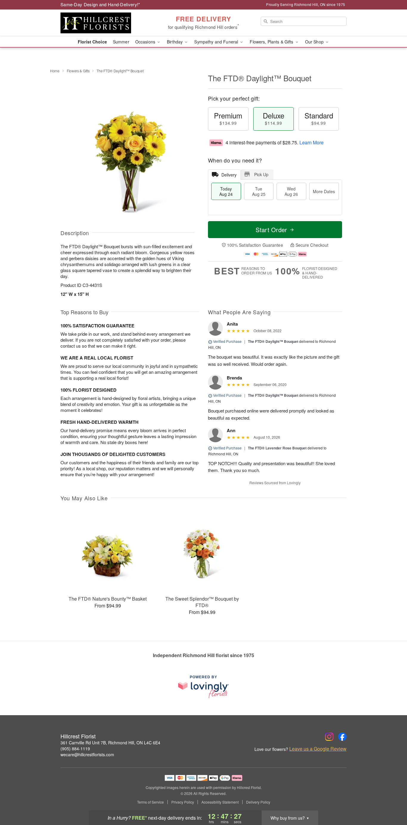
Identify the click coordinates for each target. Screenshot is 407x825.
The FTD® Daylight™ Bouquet (273, 341)
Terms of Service (150, 802)
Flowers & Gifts (78, 70)
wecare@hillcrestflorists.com (87, 754)
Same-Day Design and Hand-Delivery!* (100, 4)
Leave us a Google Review (318, 749)
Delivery (229, 175)
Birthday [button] (175, 42)
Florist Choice (92, 42)
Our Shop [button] (315, 42)
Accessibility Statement (220, 802)
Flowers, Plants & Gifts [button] (272, 42)
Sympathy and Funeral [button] (216, 42)
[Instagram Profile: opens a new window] (329, 736)
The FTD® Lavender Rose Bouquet (277, 448)
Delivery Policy (258, 802)
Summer (121, 42)
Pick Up (261, 174)
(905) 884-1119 (75, 748)
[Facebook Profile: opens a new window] (342, 736)
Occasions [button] (145, 42)
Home (55, 70)
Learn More (311, 142)
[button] (391, 799)
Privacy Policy (182, 802)
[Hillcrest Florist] (103, 23)
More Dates (324, 191)
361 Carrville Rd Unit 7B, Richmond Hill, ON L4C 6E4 (110, 743)
